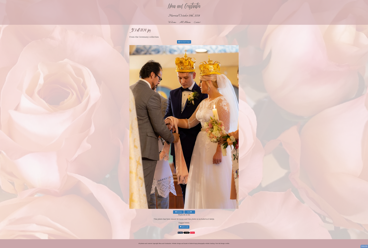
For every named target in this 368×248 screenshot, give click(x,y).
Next (189, 212)
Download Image (185, 42)
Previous (179, 212)
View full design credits (222, 244)
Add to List (184, 227)
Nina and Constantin (184, 6)
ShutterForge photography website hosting (202, 244)
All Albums (185, 22)
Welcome (172, 22)
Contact (197, 22)
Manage (365, 1)
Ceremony (144, 37)
